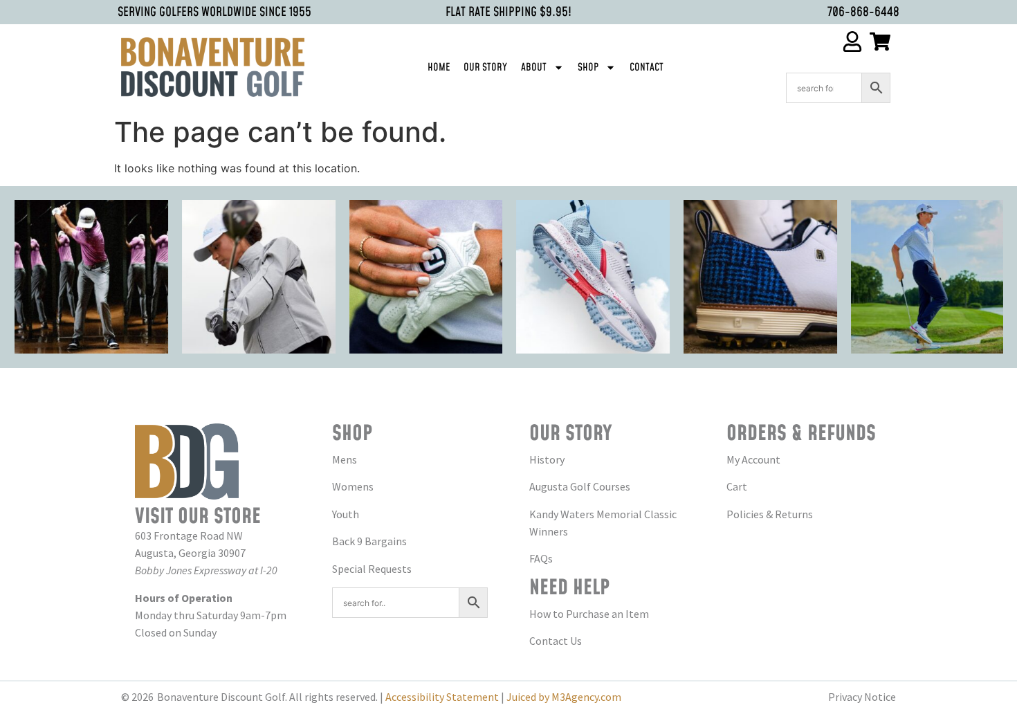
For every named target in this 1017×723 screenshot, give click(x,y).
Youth (345, 514)
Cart (736, 486)
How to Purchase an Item (589, 614)
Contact (646, 67)
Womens (353, 486)
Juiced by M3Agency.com (563, 697)
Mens (344, 459)
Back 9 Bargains (369, 541)
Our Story (485, 67)
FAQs (541, 558)
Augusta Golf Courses (579, 486)
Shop (588, 67)
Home (439, 67)
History (547, 459)
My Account (753, 459)
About (534, 67)
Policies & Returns (769, 514)
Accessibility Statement (442, 697)
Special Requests (372, 569)
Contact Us (555, 641)
